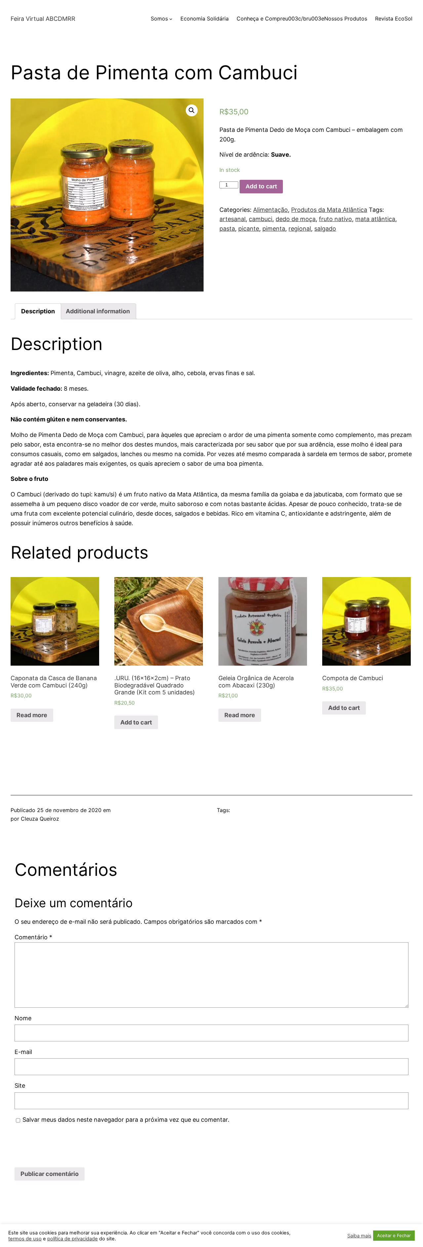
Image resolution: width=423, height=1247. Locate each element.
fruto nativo (335, 218)
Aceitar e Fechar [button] (394, 1235)
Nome (23, 1018)
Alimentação (270, 209)
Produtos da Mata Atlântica (329, 209)
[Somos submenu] (171, 18)
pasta (227, 228)
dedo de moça (296, 218)
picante (248, 228)
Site (20, 1085)
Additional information (98, 311)
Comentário (33, 937)
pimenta (273, 228)
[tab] (38, 311)
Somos (159, 18)
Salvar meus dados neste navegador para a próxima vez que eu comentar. (125, 1119)
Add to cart (261, 186)
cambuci (260, 218)
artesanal (232, 218)
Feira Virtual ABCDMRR (43, 18)
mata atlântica (375, 218)
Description (38, 311)
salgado (325, 228)
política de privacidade (72, 1239)
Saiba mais (359, 1236)
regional (299, 228)
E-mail (23, 1051)
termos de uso (25, 1239)
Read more (32, 715)
